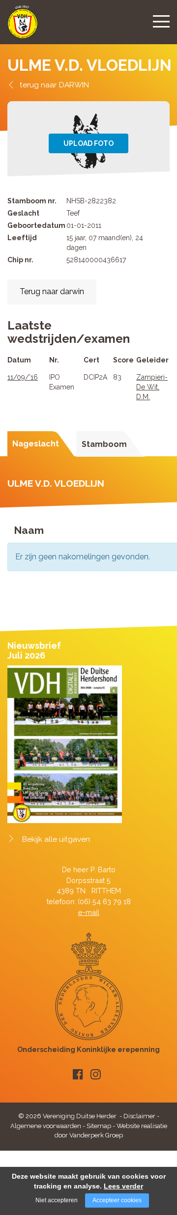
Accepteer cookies (117, 1200)
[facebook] (78, 1074)
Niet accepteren (56, 1200)
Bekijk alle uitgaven (56, 839)
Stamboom (104, 444)
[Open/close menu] (161, 21)
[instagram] (95, 1074)
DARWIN (74, 84)
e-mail (88, 912)
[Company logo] (22, 26)
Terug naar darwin (52, 291)
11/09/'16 (22, 377)
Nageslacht (35, 443)
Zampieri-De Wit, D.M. (152, 387)
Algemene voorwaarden (45, 1126)
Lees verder (123, 1186)
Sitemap (99, 1126)
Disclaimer (139, 1116)
